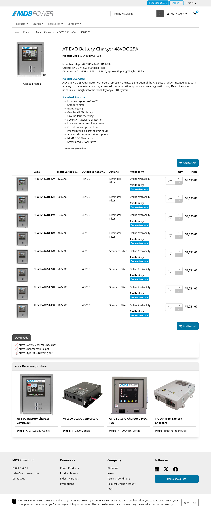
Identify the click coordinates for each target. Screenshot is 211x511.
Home (17, 32)
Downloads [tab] (21, 337)
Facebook (176, 469)
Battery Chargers (45, 32)
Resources (54, 23)
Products (20, 23)
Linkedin (158, 469)
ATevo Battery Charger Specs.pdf (37, 345)
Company (73, 23)
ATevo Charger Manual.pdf (34, 349)
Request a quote (176, 479)
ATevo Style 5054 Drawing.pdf (35, 353)
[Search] (160, 13)
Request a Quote (158, 2)
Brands (37, 23)
